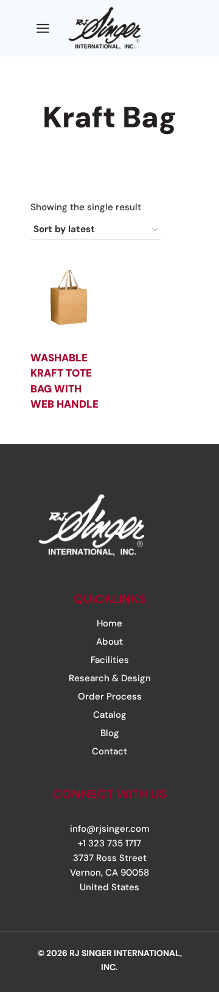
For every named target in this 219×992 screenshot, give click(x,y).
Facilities (110, 660)
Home (109, 623)
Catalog (110, 715)
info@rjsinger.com (110, 829)
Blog (109, 733)
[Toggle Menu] (42, 28)
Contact (109, 751)
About (109, 642)
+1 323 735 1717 (109, 843)
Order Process (110, 696)
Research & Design (110, 678)
